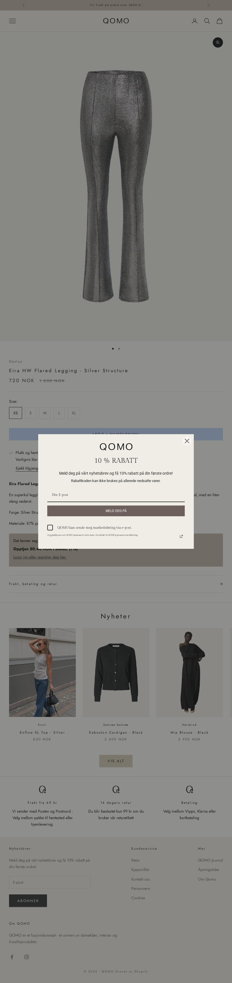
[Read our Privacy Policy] (181, 536)
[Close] (187, 441)
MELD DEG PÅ (116, 511)
